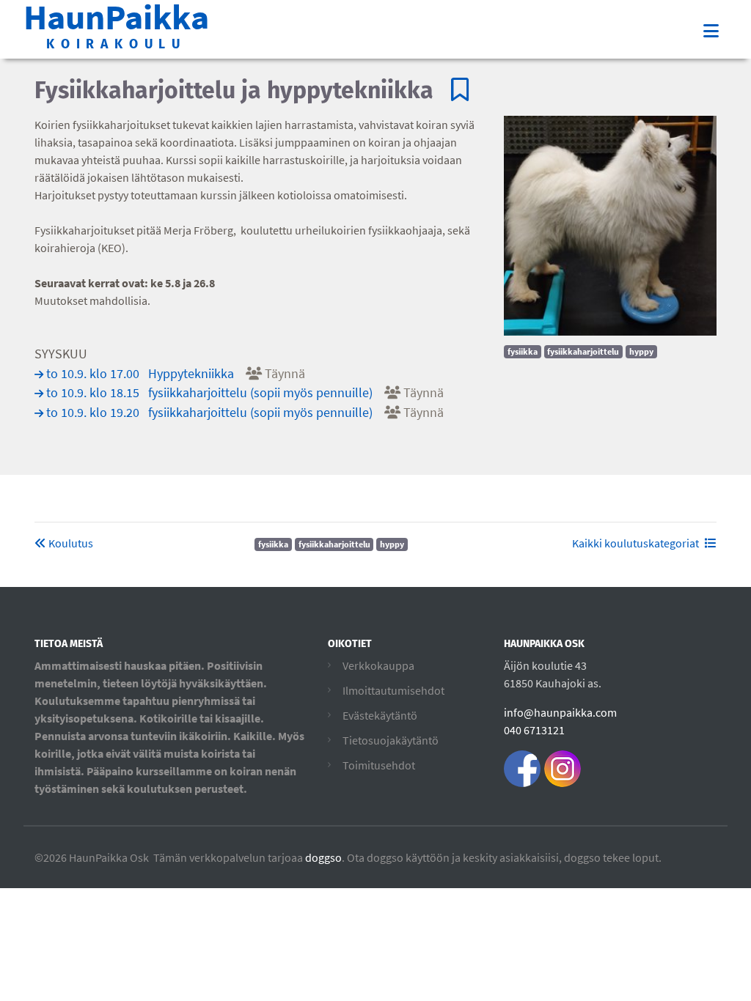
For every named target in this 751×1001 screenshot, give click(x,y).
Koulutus (69, 543)
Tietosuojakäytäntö (390, 740)
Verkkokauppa (378, 665)
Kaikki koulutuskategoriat (635, 543)
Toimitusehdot (378, 765)
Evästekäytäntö (379, 715)
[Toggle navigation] (711, 31)
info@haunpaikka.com (560, 712)
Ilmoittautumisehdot (393, 690)
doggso (323, 857)
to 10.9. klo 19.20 (245, 413)
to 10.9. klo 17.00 (175, 374)
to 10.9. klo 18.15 (245, 393)
